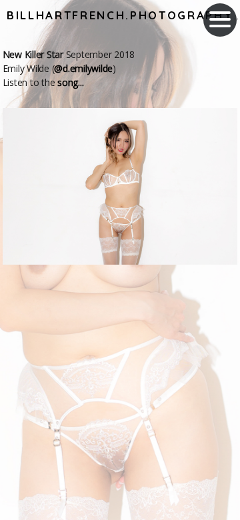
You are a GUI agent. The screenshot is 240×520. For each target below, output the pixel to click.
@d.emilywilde (83, 68)
